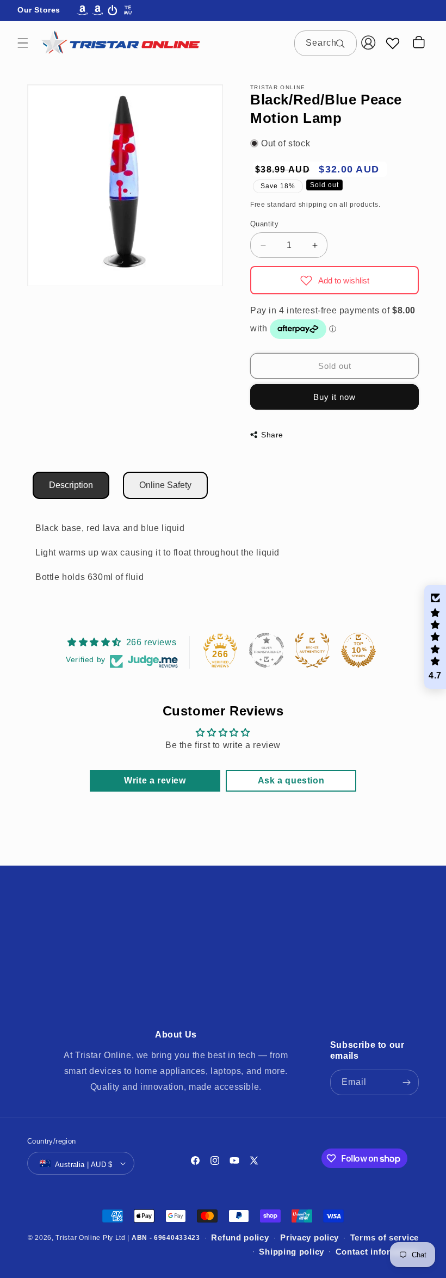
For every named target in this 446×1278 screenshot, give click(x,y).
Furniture (215, 962)
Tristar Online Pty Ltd (90, 1238)
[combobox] (325, 43)
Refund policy (240, 1237)
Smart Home (357, 987)
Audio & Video (122, 937)
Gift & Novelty (369, 962)
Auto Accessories (191, 937)
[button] (23, 43)
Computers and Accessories (341, 937)
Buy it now (334, 397)
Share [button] (272, 434)
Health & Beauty (87, 987)
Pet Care (306, 987)
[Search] (344, 43)
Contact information (377, 1251)
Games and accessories (288, 962)
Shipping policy (291, 1251)
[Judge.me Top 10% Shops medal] (358, 650)
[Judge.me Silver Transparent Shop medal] (266, 650)
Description (71, 485)
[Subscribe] (406, 1082)
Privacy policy (309, 1237)
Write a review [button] (154, 780)
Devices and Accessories (88, 962)
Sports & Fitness (208, 1011)
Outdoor (264, 987)
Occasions (218, 987)
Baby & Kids (256, 937)
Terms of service (384, 1237)
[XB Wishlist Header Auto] (393, 43)
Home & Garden (158, 987)
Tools (259, 1011)
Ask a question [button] (291, 780)
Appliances (64, 937)
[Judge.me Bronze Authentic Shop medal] (312, 650)
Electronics (167, 962)
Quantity (264, 224)
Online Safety (165, 485)
